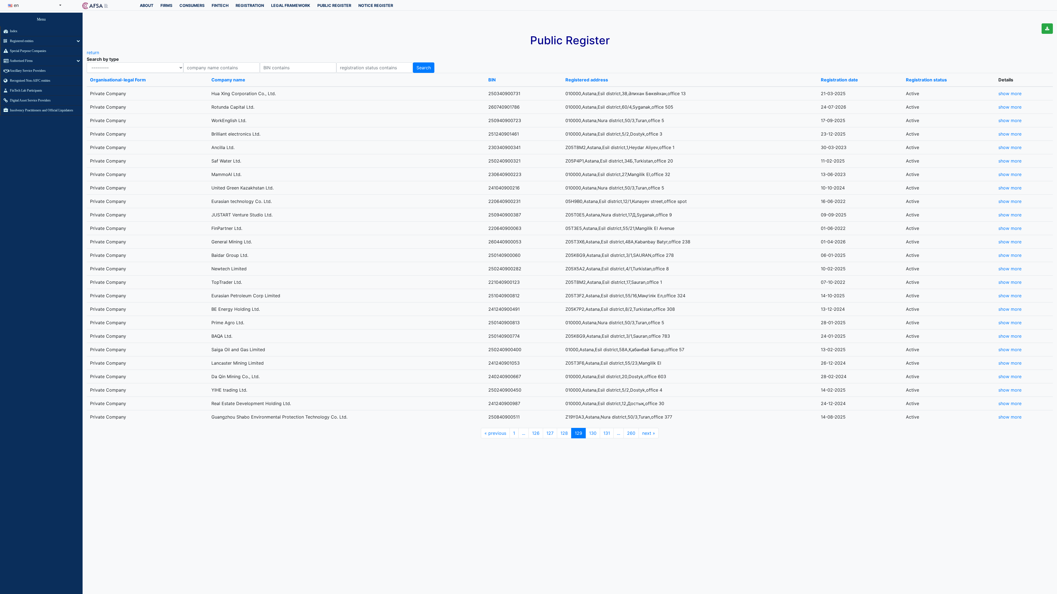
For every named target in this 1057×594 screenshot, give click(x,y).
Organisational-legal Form (118, 79)
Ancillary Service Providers (27, 71)
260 (631, 433)
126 (536, 433)
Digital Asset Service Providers (30, 100)
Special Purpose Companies (27, 51)
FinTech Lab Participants (25, 90)
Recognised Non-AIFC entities (29, 80)
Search (423, 67)
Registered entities (21, 41)
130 (592, 433)
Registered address (586, 79)
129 (578, 433)
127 (550, 433)
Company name (228, 79)
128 (564, 433)
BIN (492, 79)
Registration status (926, 79)
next (648, 433)
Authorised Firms (21, 61)
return (93, 52)
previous (495, 433)
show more (1009, 93)
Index (13, 31)
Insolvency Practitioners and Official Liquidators (41, 110)
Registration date (839, 79)
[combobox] (34, 5)
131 (606, 433)
